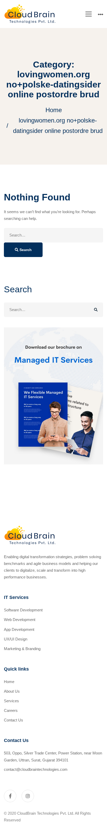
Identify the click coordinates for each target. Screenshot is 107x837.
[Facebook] (10, 796)
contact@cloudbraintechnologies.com (36, 769)
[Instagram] (28, 796)
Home (53, 109)
